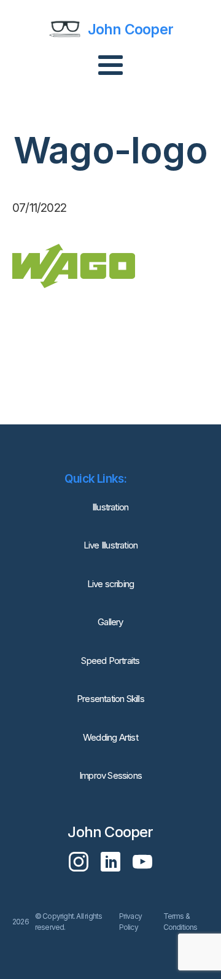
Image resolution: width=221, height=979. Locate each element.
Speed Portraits (110, 660)
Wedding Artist (110, 737)
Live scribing (110, 584)
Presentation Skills (110, 698)
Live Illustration (110, 545)
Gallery (110, 622)
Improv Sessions (110, 775)
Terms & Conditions (180, 921)
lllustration (110, 507)
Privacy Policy (130, 921)
